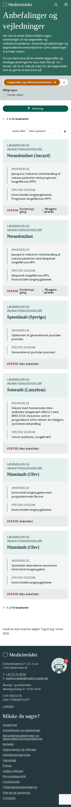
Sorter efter (19, 131)
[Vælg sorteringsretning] (65, 131)
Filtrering (37, 108)
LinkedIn (8, 706)
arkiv (6, 633)
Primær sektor (15, 95)
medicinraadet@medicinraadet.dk (27, 678)
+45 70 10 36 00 (16, 674)
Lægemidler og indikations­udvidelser (30, 82)
